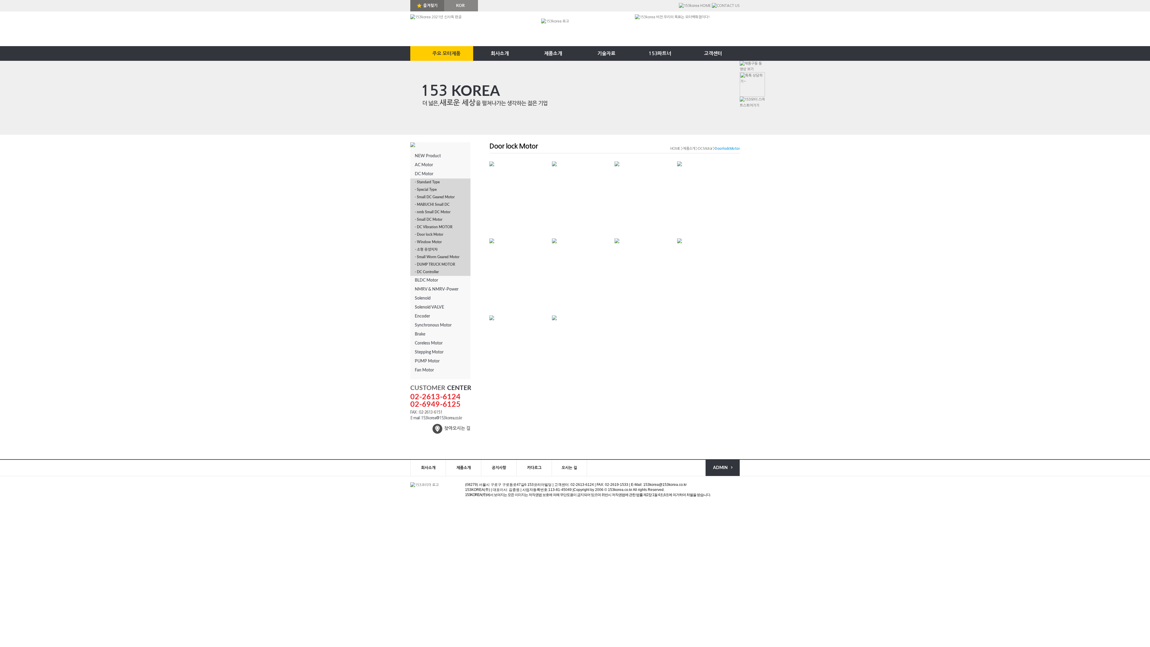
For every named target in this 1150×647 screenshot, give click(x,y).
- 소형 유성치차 (426, 249)
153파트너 (660, 53)
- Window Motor (428, 242)
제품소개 (553, 53)
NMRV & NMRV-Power (437, 289)
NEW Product (428, 156)
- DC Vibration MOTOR (434, 227)
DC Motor (424, 174)
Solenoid (423, 298)
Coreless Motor (429, 343)
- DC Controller (427, 272)
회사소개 (500, 53)
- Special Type (426, 189)
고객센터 (713, 53)
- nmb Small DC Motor (432, 212)
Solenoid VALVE (429, 307)
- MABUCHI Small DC (432, 204)
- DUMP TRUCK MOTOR (435, 264)
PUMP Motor (427, 361)
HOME (675, 148)
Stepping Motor (429, 352)
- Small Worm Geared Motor (437, 257)
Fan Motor (424, 370)
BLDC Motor (426, 280)
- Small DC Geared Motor (435, 197)
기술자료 (606, 53)
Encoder (422, 316)
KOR (460, 6)
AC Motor (424, 165)
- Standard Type (427, 182)
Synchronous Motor (433, 325)
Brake (420, 334)
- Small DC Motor (428, 219)
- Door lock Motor (429, 234)
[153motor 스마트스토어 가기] (752, 102)
